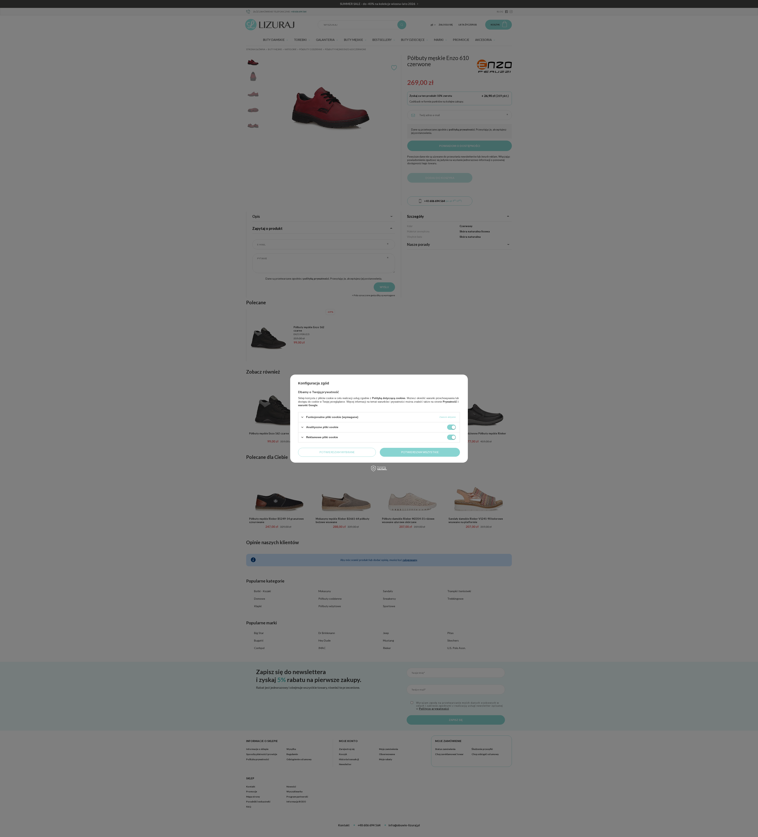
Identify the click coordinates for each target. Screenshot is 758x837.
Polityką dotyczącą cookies (388, 397)
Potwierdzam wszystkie (420, 452)
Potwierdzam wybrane (337, 452)
